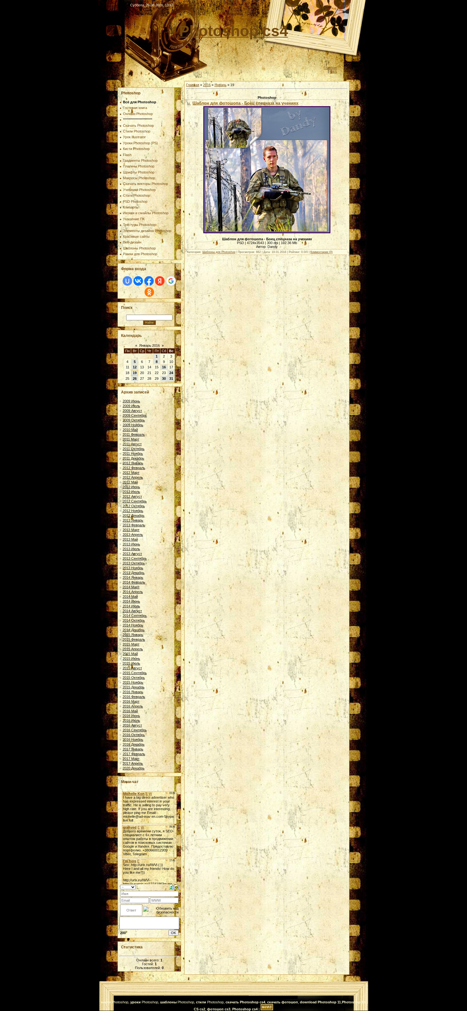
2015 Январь (133, 635)
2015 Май (130, 654)
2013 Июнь (131, 544)
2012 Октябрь (134, 506)
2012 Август (132, 496)
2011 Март (131, 439)
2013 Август (132, 554)
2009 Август (132, 411)
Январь (220, 85)
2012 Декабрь (134, 515)
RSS (333, 71)
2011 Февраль (134, 434)
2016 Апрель (133, 706)
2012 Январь (133, 463)
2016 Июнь (131, 716)
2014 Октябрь (134, 620)
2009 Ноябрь (133, 425)
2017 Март (131, 759)
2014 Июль (131, 606)
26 (135, 378)
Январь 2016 (149, 345)
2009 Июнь (131, 401)
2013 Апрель (133, 534)
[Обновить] (171, 887)
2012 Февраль (134, 468)
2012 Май (130, 482)
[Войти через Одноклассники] (149, 292)
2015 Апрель (133, 649)
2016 (207, 85)
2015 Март (131, 644)
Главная (330, 68)
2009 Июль (131, 406)
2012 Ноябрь (133, 511)
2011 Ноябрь (133, 453)
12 (135, 367)
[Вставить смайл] (176, 887)
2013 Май (130, 539)
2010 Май (130, 430)
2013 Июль (131, 549)
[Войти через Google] (171, 281)
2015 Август (132, 668)
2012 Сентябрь (135, 501)
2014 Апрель (133, 592)
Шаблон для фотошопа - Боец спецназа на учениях (245, 103)
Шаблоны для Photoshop (218, 252)
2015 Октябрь (134, 678)
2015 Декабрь (134, 687)
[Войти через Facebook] (149, 281)
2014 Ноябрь (133, 625)
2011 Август (132, 444)
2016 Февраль (134, 697)
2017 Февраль (134, 754)
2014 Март (131, 587)
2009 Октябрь (134, 420)
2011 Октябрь (134, 449)
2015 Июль (131, 663)
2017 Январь (133, 749)
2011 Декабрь (133, 458)
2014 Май (130, 596)
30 (164, 378)
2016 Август (132, 725)
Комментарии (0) (321, 252)
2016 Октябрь (134, 735)
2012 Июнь (131, 487)
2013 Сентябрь (135, 558)
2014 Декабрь (134, 630)
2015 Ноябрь (133, 682)
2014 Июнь (131, 601)
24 (171, 373)
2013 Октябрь (134, 563)
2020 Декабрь (134, 768)
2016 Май (130, 711)
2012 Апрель (133, 477)
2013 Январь (133, 520)
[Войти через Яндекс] (160, 281)
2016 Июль (131, 720)
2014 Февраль (134, 582)
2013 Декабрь (134, 573)
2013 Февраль (134, 525)
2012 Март (131, 473)
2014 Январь (133, 577)
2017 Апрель (133, 763)
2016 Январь (133, 692)
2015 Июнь (131, 658)
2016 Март (131, 701)
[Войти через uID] (127, 281)
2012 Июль (131, 492)
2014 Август (132, 611)
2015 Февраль (134, 639)
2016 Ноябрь (133, 739)
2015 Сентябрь (135, 673)
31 (171, 378)
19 (135, 373)
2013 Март (131, 530)
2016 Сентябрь (135, 730)
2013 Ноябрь (133, 568)
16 (164, 367)
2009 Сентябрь (135, 415)
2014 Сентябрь (135, 616)
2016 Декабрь (134, 744)
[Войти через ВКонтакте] (138, 281)
